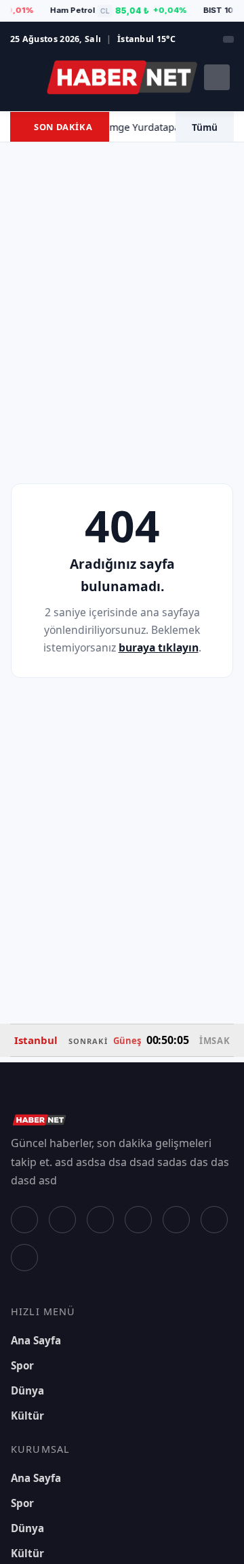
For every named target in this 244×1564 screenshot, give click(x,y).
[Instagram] (100, 1219)
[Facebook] (24, 1219)
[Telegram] (24, 1257)
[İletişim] (228, 39)
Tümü (205, 127)
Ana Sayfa (36, 1340)
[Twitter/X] (62, 1219)
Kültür (27, 1415)
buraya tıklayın (159, 647)
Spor (22, 1365)
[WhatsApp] (176, 1219)
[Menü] (23, 77)
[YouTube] (138, 1219)
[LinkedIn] (214, 1219)
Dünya (27, 1390)
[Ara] (217, 77)
